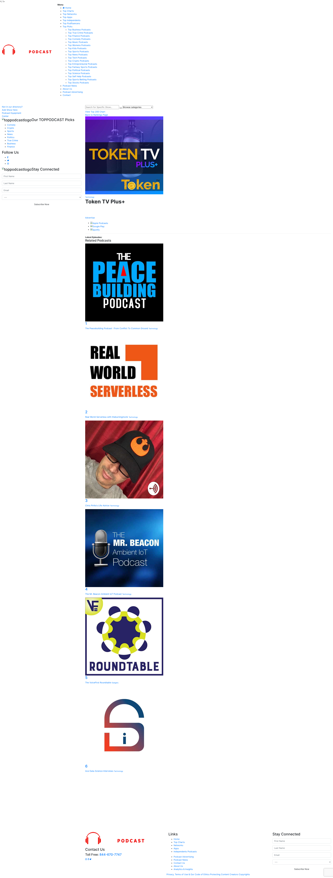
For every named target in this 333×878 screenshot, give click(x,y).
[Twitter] (208, 212)
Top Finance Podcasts (79, 36)
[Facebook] (208, 207)
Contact (67, 95)
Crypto (10, 128)
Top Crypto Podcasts (78, 60)
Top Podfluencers (71, 23)
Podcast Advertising (73, 92)
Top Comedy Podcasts (79, 39)
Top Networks (70, 14)
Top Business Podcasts (79, 29)
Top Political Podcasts (79, 70)
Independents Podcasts (185, 851)
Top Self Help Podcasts (79, 76)
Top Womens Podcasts (79, 45)
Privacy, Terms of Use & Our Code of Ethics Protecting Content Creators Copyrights (208, 874)
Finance (11, 146)
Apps (176, 848)
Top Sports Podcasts (78, 51)
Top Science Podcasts (79, 73)
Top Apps (67, 17)
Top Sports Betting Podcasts (82, 79)
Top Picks (67, 26)
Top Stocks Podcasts (78, 82)
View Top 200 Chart (95, 111)
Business (11, 143)
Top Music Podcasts (78, 42)
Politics (10, 137)
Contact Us (179, 863)
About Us (67, 89)
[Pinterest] (208, 215)
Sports (10, 131)
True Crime (12, 140)
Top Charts (68, 11)
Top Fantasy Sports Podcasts (82, 67)
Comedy (11, 125)
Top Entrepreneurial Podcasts (82, 64)
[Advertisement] (166, 803)
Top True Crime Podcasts (80, 32)
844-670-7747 (111, 854)
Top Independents (71, 20)
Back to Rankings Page (96, 115)
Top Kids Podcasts (77, 48)
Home (177, 839)
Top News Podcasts (78, 54)
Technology (89, 197)
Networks (178, 845)
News (10, 134)
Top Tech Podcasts (77, 57)
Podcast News (70, 85)
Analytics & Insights (183, 869)
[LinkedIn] (208, 209)
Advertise (90, 217)
